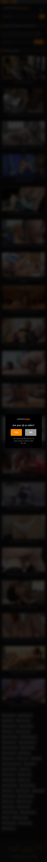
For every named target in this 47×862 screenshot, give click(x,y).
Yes (16, 432)
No (30, 432)
